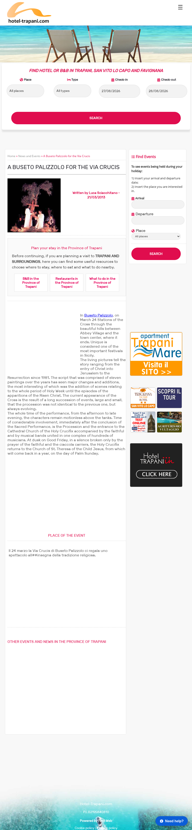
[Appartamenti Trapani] (156, 375)
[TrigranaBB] (142, 398)
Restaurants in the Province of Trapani (66, 283)
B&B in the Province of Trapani (31, 283)
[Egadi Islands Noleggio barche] (169, 398)
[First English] (142, 422)
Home (11, 156)
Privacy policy (107, 828)
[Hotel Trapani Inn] (156, 486)
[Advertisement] (42, 342)
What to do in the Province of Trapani (102, 283)
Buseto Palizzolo (98, 315)
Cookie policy (84, 828)
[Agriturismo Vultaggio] (169, 422)
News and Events (29, 156)
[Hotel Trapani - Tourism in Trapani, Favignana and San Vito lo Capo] (29, 23)
